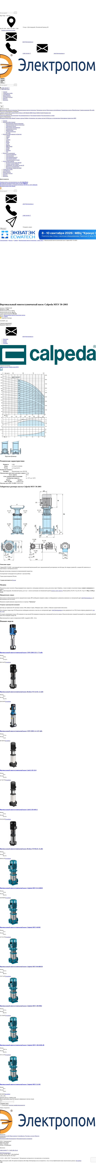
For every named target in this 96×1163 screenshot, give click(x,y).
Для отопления (14, 115)
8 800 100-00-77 (26, 53)
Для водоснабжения (5, 115)
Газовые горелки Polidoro (22, 118)
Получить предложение (6, 323)
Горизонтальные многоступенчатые (27, 110)
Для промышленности (24, 115)
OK (1, 1162)
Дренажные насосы (41, 110)
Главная (5, 91)
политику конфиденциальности (17, 1105)
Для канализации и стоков (47, 115)
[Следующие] (4, 1096)
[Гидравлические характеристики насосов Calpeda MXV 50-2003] (23, 437)
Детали (5, 340)
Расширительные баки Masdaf (7, 118)
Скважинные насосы (66, 110)
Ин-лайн (92, 110)
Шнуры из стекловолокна (53, 118)
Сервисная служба (7, 93)
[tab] (49, 339)
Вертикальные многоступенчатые (8, 110)
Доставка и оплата (7, 97)
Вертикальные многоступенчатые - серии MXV (31, 240)
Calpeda (16, 240)
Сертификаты (6, 94)
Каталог (2, 82)
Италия (14, 580)
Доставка (5, 343)
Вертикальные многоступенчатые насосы (14, 315)
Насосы (11, 240)
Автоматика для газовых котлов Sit (38, 118)
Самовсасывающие (85, 110)
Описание (5, 339)
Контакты (5, 100)
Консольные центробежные (54, 110)
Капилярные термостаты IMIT (68, 118)
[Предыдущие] (1, 1096)
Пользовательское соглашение (24, 1138)
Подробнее (8, 662)
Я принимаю (13, 1105)
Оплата (5, 341)
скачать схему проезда (57, 590)
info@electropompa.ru (27, 42)
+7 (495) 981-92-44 (4, 89)
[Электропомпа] (1, 189)
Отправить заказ (4, 1103)
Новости (5, 98)
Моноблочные (76, 110)
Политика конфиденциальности (8, 1138)
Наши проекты (7, 96)
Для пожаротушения (35, 115)
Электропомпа (4, 240)
